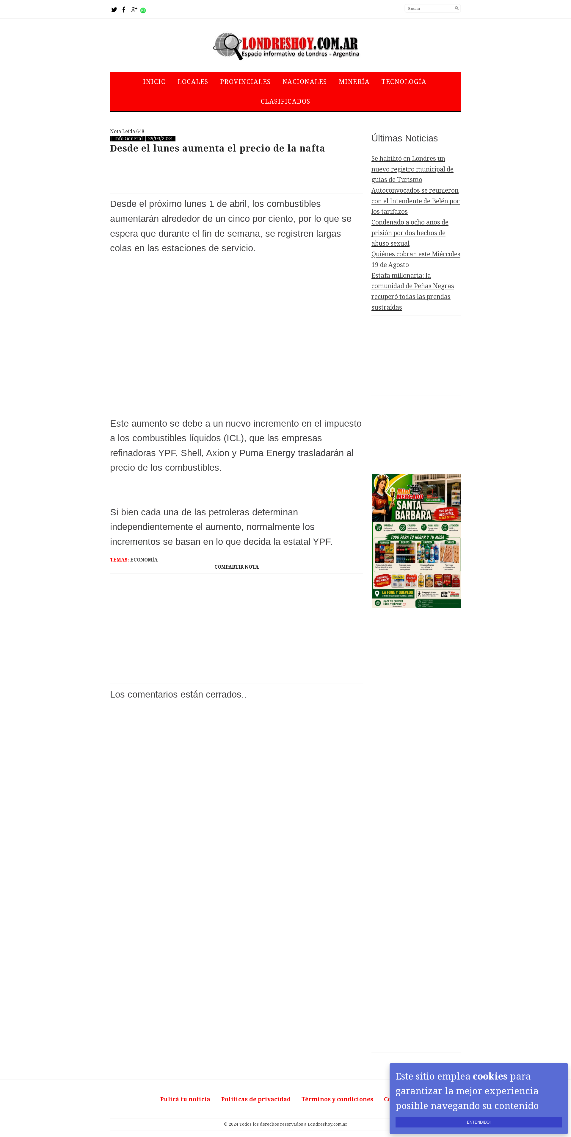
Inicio (154, 81)
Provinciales (245, 81)
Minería (354, 81)
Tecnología (403, 81)
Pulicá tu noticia (185, 1099)
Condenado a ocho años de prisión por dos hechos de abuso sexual (409, 233)
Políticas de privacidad (256, 1099)
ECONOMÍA (144, 560)
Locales (193, 81)
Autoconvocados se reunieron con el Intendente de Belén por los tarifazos (415, 201)
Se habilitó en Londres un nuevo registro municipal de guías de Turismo (412, 169)
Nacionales (305, 81)
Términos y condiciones (337, 1099)
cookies (490, 1076)
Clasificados (285, 101)
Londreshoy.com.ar (327, 1124)
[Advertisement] (236, 177)
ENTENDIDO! (479, 1122)
